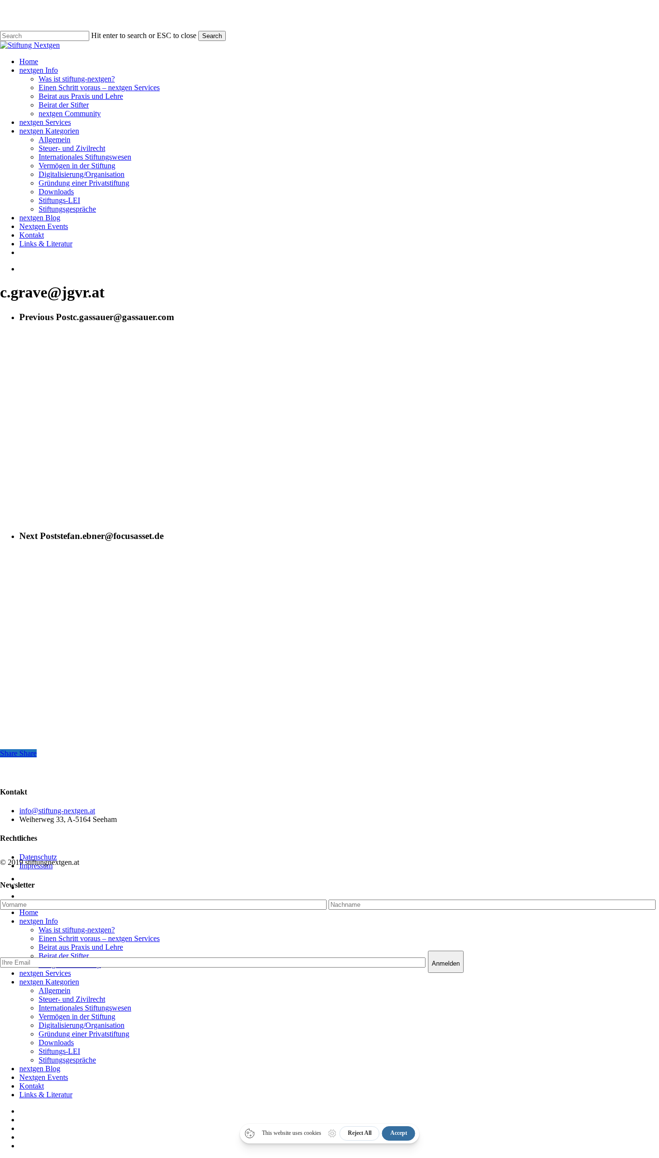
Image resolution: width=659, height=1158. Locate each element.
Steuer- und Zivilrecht (72, 999)
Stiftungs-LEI (59, 1051)
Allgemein (54, 990)
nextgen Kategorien (49, 982)
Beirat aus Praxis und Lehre (81, 947)
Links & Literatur (45, 1095)
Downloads (56, 1042)
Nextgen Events (43, 1077)
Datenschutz (38, 857)
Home (28, 912)
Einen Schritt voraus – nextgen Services (99, 938)
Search (212, 36)
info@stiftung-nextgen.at (57, 811)
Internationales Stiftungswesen (85, 1008)
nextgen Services (45, 973)
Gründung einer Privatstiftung (84, 1034)
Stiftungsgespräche (67, 1060)
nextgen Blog (39, 1068)
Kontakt (31, 1086)
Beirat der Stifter (64, 956)
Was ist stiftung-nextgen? (77, 930)
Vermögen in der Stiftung (77, 1016)
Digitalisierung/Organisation (81, 1025)
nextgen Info (38, 921)
